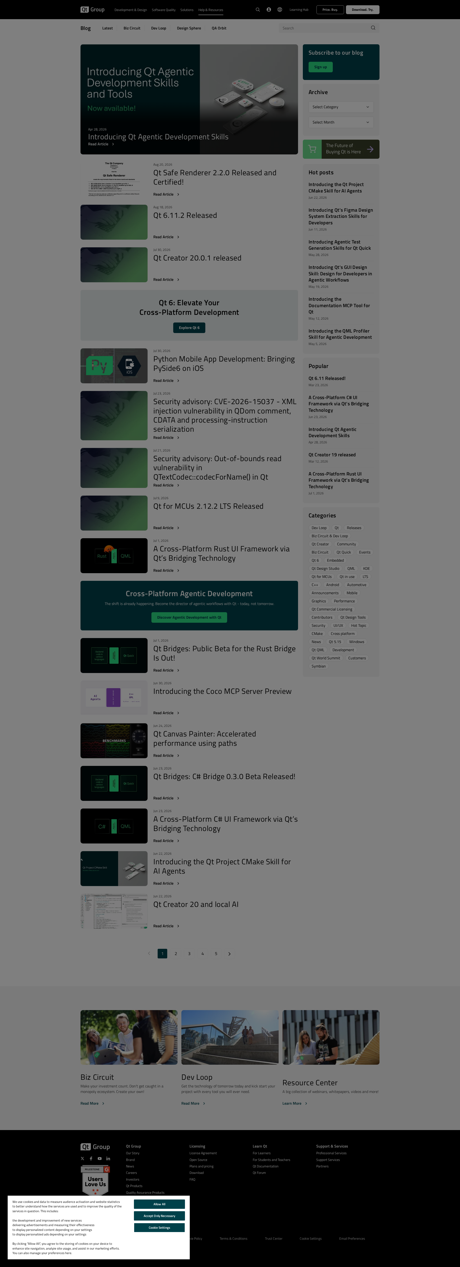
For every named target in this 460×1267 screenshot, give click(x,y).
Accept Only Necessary (159, 1215)
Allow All (159, 1204)
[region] (99, 1227)
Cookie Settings (159, 1227)
